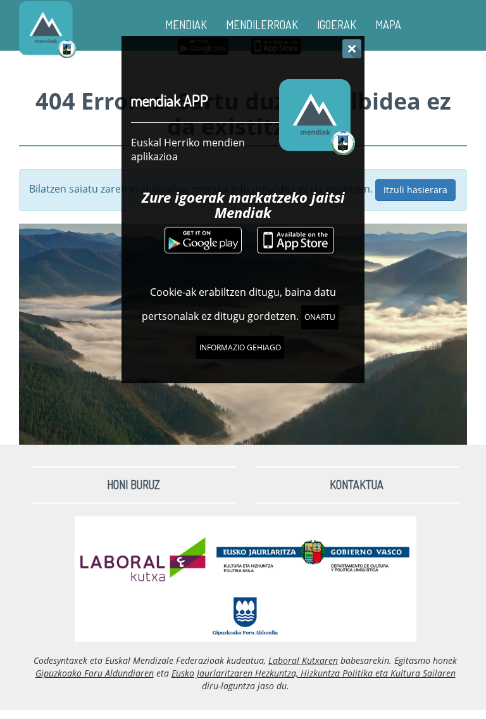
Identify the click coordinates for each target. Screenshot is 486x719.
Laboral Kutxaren (303, 660)
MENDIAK (186, 24)
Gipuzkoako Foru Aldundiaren (94, 673)
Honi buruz (133, 485)
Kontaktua (356, 485)
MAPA (388, 24)
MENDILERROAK (262, 24)
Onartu (319, 317)
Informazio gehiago (240, 347)
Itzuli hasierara (415, 190)
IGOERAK (336, 24)
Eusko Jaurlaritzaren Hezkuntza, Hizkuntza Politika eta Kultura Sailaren (313, 673)
